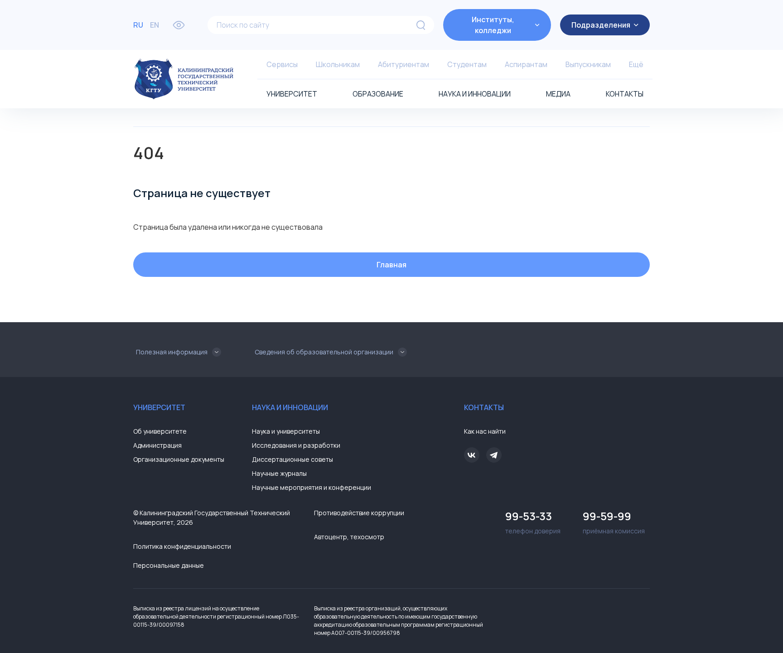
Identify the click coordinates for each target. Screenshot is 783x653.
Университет (291, 94)
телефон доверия (533, 521)
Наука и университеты (286, 431)
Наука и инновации (475, 94)
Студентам (467, 64)
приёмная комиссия (614, 521)
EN (154, 25)
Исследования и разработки (296, 445)
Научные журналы (279, 473)
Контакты (624, 94)
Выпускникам (588, 64)
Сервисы (282, 64)
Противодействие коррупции (359, 512)
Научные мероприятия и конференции (311, 487)
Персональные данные (168, 565)
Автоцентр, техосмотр (349, 536)
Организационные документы (178, 459)
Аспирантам (526, 64)
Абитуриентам (403, 64)
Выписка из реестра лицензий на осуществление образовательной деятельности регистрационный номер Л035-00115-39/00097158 (216, 617)
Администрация (157, 445)
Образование (378, 94)
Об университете (160, 431)
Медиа (558, 94)
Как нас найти (485, 431)
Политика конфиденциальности (182, 546)
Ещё (636, 64)
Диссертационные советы (292, 459)
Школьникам (338, 64)
